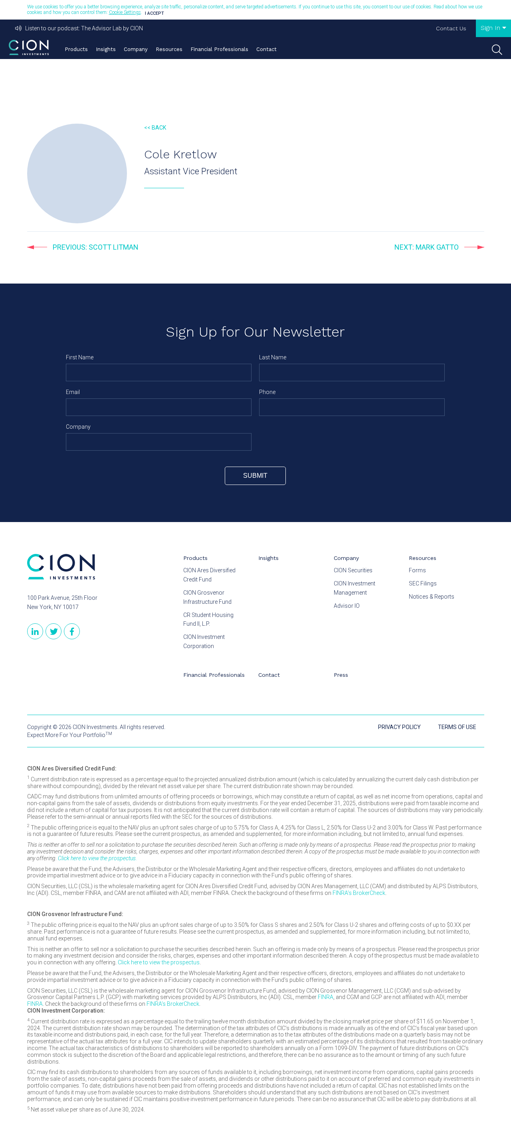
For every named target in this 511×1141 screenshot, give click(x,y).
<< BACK (155, 127)
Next (426, 247)
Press (341, 675)
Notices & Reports (431, 596)
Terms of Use (457, 727)
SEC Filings (423, 583)
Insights (106, 49)
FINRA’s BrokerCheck (359, 893)
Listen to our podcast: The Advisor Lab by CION (82, 28)
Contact (266, 49)
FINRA (325, 997)
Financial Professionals (219, 49)
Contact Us (451, 28)
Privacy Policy (399, 727)
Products (76, 49)
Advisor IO (347, 606)
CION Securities (353, 570)
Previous (95, 247)
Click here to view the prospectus (159, 962)
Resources (169, 49)
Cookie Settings (125, 12)
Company (136, 49)
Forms (417, 570)
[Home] (29, 47)
